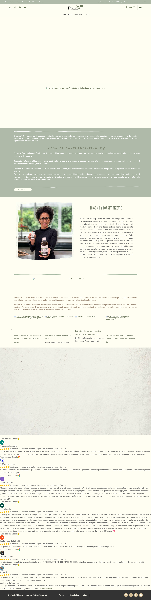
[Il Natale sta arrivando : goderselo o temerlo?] (59, 323)
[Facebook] (15, 8)
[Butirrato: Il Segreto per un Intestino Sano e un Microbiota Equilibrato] (85, 321)
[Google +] (20, 8)
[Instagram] (25, 8)
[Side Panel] (140, 7)
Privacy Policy (74, 595)
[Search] (134, 7)
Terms (61, 595)
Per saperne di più (45, 589)
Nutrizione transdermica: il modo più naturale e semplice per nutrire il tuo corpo (27, 339)
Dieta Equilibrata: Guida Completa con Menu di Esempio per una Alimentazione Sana (120, 339)
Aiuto (85, 595)
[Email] (10, 8)
